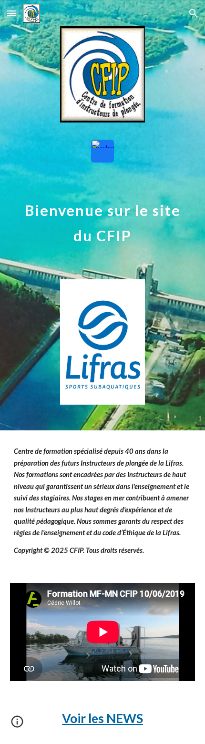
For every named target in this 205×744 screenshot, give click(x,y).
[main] (102, 223)
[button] (11, 13)
